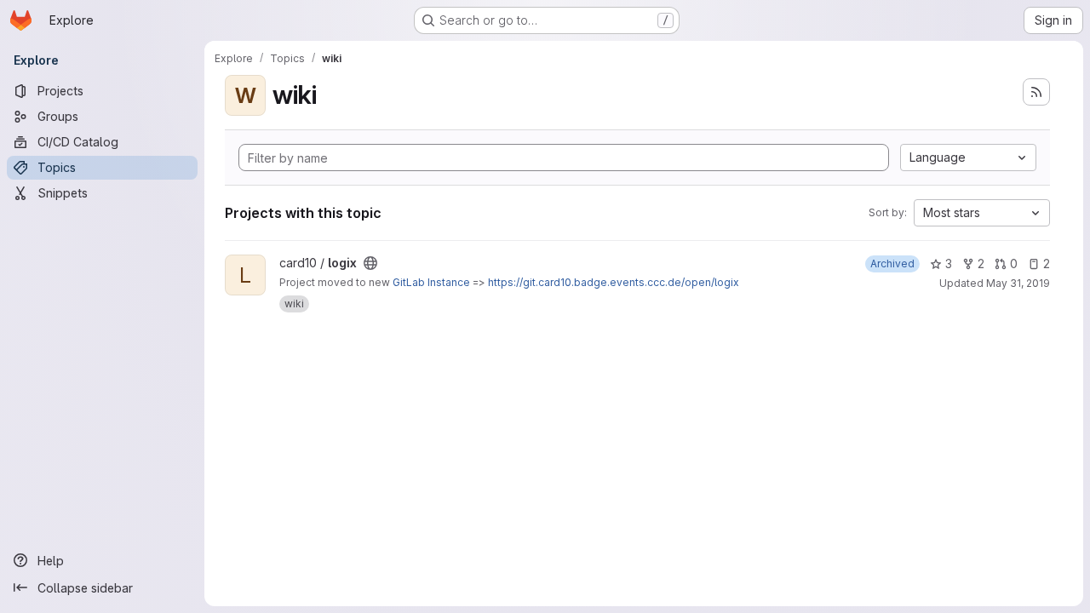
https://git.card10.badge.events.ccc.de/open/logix (613, 282)
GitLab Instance (431, 282)
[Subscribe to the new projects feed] (1036, 92)
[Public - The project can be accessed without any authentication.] (370, 263)
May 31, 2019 (1018, 283)
